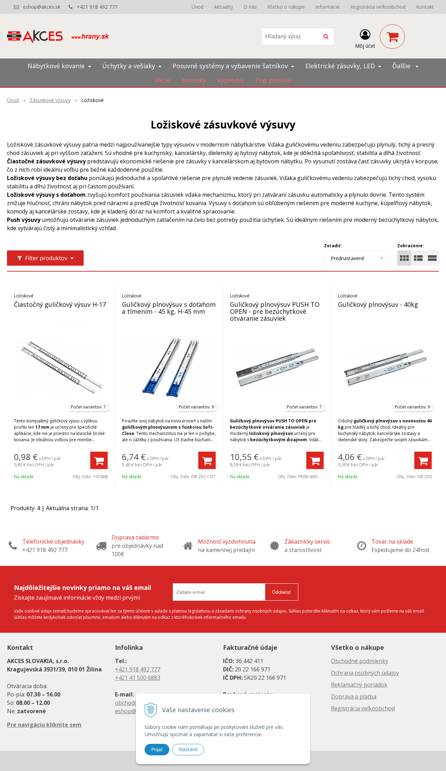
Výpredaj (230, 80)
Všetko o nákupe (286, 6)
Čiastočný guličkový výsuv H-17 (60, 304)
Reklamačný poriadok (359, 684)
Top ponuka (273, 80)
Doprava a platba (353, 696)
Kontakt (425, 6)
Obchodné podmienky (359, 661)
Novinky (194, 80)
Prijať (157, 749)
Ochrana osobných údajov (365, 673)
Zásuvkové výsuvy (50, 100)
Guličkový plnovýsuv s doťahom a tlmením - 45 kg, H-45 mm (169, 308)
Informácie (327, 6)
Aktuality (223, 6)
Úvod (197, 6)
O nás (250, 6)
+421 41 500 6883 (137, 678)
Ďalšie (402, 66)
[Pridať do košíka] (99, 460)
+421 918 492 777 (97, 6)
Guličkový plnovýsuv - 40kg (378, 304)
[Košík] (392, 36)
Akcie (163, 80)
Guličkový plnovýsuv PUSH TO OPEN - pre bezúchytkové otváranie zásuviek (275, 311)
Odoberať (281, 592)
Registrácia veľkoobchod (378, 6)
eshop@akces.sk (41, 6)
